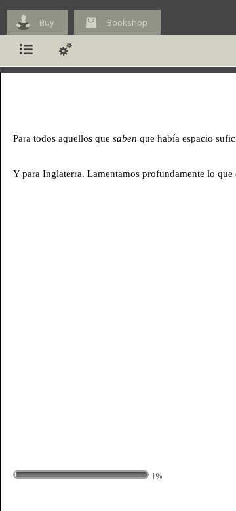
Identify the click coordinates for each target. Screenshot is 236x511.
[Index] (26, 50)
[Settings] (65, 50)
